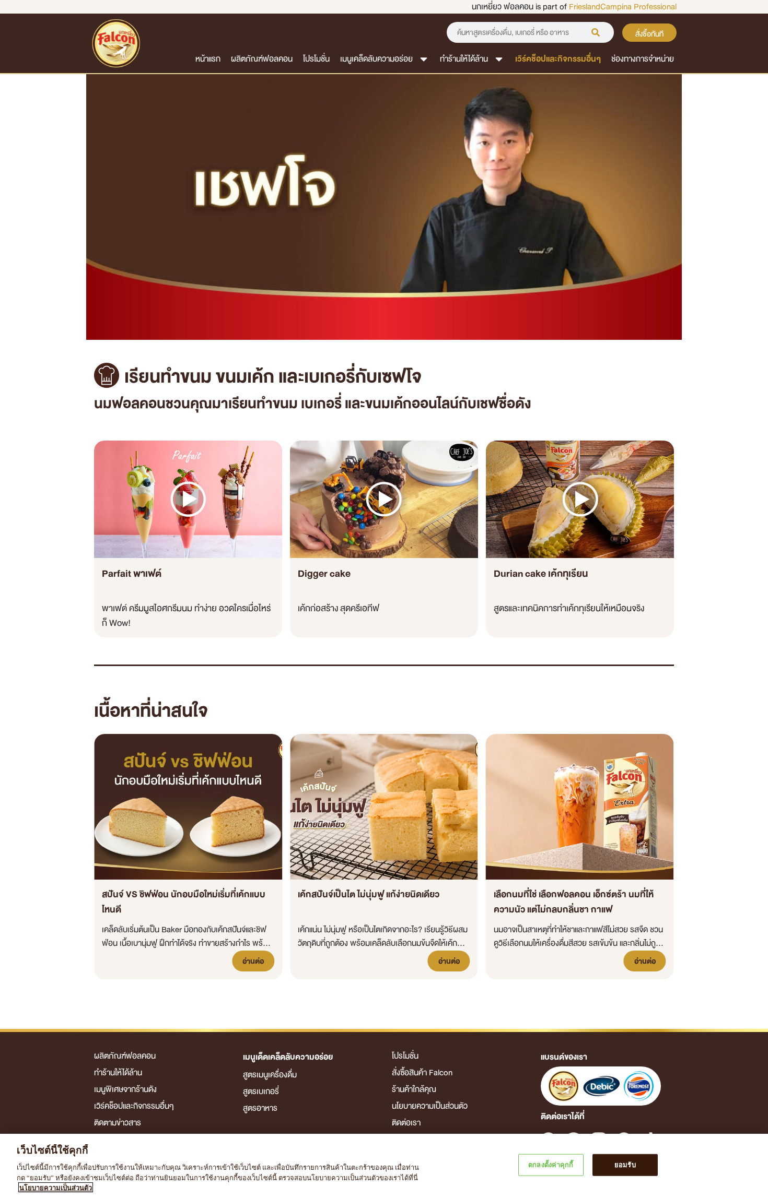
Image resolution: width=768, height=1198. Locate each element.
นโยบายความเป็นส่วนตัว (430, 1106)
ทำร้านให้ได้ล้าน (464, 59)
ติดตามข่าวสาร (117, 1123)
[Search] (595, 32)
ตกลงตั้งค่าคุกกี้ (550, 1165)
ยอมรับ (625, 1165)
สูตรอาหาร (260, 1108)
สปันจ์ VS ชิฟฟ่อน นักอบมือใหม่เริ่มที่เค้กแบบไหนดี (183, 902)
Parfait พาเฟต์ (131, 573)
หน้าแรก (207, 59)
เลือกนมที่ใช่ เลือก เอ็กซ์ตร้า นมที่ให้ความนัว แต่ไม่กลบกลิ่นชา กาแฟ (574, 902)
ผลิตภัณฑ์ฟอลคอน (262, 59)
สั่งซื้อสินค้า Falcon (422, 1073)
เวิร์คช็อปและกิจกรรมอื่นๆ (558, 59)
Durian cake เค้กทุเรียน (541, 573)
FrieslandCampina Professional (623, 7)
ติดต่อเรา (406, 1123)
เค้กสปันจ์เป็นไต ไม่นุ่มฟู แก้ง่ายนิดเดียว (368, 894)
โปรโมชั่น (316, 59)
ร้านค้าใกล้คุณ (414, 1089)
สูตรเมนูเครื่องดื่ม (270, 1075)
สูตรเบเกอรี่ (261, 1091)
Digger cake (324, 573)
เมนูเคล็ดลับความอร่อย (376, 59)
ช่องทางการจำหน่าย (642, 59)
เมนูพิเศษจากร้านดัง (125, 1089)
